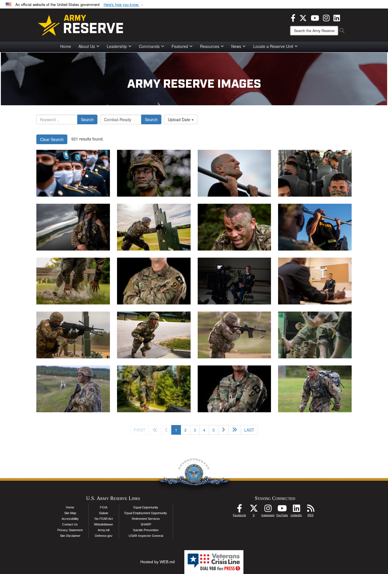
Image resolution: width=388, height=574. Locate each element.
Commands (149, 46)
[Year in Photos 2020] (73, 173)
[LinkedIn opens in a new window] (336, 17)
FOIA (103, 507)
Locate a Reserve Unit (273, 46)
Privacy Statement (70, 530)
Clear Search (52, 139)
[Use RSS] (310, 510)
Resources (209, 46)
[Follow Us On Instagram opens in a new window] (268, 510)
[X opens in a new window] (303, 17)
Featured (180, 46)
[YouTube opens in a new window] (315, 17)
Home (65, 46)
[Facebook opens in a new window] (293, 17)
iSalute (103, 513)
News (236, 46)
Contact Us (70, 524)
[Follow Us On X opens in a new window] (254, 510)
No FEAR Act (104, 518)
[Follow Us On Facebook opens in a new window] (239, 510)
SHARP (146, 524)
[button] (124, 5)
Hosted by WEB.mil (157, 562)
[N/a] (234, 281)
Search (87, 119)
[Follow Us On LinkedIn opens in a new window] (296, 510)
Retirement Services (146, 518)
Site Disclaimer (70, 535)
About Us (86, 46)
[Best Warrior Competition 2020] (154, 281)
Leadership (117, 46)
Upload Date (179, 119)
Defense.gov (103, 535)
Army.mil (103, 530)
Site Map (70, 513)
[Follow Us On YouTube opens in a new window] (282, 510)
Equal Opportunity (145, 507)
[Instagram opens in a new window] (326, 17)
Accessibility (70, 518)
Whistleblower (103, 524)
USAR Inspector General (146, 535)
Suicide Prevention (145, 530)
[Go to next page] (223, 430)
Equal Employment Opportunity (145, 513)
